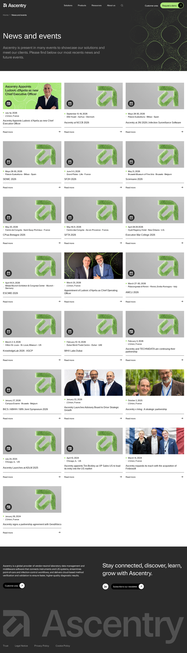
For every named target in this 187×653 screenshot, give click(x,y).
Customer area (151, 5)
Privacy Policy (41, 645)
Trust (5, 645)
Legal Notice (21, 645)
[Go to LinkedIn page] (105, 586)
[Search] (122, 5)
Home (5, 14)
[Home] (15, 5)
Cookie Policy (63, 645)
